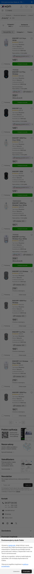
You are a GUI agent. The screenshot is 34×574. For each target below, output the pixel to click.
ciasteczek (11, 545)
